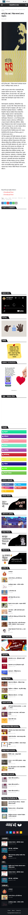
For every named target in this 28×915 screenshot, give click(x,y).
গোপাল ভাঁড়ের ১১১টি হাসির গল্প (15, 578)
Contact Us (18, 910)
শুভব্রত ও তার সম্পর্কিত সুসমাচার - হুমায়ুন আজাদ (17, 761)
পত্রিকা (6, 464)
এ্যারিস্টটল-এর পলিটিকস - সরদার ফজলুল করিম (17, 743)
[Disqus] (14, 229)
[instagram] (7, 487)
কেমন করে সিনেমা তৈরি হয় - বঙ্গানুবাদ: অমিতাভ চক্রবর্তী (16, 802)
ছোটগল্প (6, 450)
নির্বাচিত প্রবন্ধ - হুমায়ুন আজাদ (14, 754)
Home (2, 9)
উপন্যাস (6, 441)
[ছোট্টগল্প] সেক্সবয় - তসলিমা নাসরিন (16, 584)
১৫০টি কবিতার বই (12, 590)
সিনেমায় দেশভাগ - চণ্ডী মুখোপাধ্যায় (15, 808)
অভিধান (6, 436)
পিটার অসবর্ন (20, 198)
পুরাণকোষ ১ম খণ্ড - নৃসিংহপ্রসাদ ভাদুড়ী (16, 658)
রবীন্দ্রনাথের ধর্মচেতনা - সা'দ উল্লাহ (15, 695)
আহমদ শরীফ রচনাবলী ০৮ (13, 778)
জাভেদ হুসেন (14, 198)
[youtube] (20, 487)
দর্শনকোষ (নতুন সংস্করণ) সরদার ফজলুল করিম (16, 731)
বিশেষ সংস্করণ (7, 473)
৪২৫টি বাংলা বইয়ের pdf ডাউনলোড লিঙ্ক (16, 616)
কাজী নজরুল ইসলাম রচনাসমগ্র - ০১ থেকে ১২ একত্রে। (17, 707)
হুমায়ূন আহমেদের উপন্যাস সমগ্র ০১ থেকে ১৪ (17, 630)
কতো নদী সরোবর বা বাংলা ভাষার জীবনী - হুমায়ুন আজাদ (17, 767)
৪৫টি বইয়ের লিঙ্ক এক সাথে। (14, 597)
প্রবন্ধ (24, 198)
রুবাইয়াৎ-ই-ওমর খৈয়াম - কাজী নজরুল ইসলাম (16, 713)
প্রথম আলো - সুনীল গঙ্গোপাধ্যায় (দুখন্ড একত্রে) (16, 610)
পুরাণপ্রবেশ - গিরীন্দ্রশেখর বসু (14, 671)
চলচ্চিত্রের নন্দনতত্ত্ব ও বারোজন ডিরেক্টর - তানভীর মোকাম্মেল (17, 815)
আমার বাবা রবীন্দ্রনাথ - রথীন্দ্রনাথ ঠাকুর (16, 682)
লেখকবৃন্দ (10, 571)
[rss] (7, 491)
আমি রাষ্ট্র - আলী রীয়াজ (13, 848)
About (13, 910)
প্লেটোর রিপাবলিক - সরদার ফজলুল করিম (16, 736)
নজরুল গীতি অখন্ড (12, 719)
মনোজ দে (3, 199)
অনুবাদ (10, 198)
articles (6, 198)
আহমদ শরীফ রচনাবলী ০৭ (13, 784)
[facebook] (7, 484)
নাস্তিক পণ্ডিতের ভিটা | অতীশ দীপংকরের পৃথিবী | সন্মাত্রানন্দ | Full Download (16, 623)
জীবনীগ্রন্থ (6, 454)
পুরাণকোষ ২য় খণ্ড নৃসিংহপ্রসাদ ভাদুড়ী (16, 664)
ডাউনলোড (7, 459)
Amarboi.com (14, 5)
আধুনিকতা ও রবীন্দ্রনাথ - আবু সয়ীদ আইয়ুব (17, 688)
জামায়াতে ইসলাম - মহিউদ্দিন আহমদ (16, 842)
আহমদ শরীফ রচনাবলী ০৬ (13, 790)
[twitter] (20, 484)
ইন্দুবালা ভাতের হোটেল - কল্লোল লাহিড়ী (17, 603)
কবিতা (6, 445)
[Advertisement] (14, 179)
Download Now (9, 192)
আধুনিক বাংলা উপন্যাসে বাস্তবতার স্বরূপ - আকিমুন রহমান (17, 866)
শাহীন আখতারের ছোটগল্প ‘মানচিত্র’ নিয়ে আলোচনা (16, 855)
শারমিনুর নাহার (8, 9)
